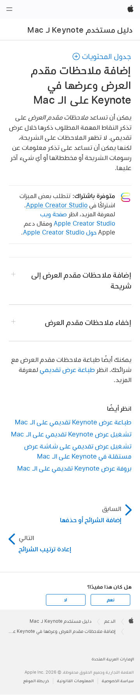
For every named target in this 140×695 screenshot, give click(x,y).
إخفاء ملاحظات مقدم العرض (88, 322)
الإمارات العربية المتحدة (113, 659)
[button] (101, 56)
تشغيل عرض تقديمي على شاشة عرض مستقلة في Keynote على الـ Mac (77, 451)
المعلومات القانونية (75, 681)
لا (65, 600)
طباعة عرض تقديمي (67, 369)
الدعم (110, 621)
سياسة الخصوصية (118, 681)
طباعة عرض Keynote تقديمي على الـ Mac (73, 422)
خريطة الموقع (36, 681)
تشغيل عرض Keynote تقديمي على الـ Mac (71, 434)
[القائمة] (9, 9)
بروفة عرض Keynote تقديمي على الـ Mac (74, 468)
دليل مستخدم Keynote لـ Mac (80, 30)
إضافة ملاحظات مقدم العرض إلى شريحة (81, 280)
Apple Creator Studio (57, 205)
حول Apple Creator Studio (59, 232)
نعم (110, 600)
